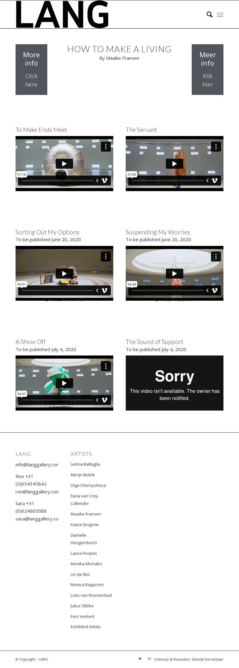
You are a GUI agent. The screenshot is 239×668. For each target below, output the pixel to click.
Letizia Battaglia (85, 464)
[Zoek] (206, 14)
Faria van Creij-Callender (85, 499)
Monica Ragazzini (87, 584)
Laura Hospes (84, 553)
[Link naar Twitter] (140, 658)
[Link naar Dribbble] (149, 658)
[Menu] (220, 14)
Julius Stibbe (82, 606)
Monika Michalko (86, 564)
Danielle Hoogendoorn (84, 539)
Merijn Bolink (83, 474)
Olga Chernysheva (88, 485)
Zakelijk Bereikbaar (207, 659)
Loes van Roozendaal (91, 595)
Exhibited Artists (86, 626)
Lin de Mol (80, 574)
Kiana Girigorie (85, 524)
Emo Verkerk (83, 616)
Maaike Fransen (86, 514)
